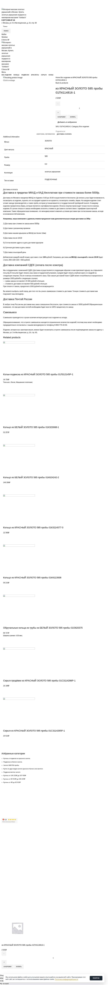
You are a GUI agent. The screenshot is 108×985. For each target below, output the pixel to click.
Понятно (96, 978)
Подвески (5, 865)
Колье (4, 876)
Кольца (4, 862)
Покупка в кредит (7, 803)
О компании (6, 835)
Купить (19, 966)
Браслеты (5, 869)
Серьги (4, 872)
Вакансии (5, 845)
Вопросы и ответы (8, 807)
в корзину (7, 966)
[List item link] (54, 456)
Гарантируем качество (9, 793)
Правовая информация (10, 849)
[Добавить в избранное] (4, 971)
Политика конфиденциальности (13, 853)
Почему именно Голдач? (10, 831)
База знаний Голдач (8, 811)
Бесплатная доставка (9, 796)
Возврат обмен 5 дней (9, 800)
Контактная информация (10, 838)
